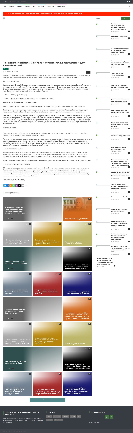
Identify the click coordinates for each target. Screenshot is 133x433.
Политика (50, 6)
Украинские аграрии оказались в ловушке (73, 243)
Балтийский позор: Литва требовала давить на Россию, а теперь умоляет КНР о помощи (47, 392)
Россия (27, 6)
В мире (19, 6)
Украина (41, 6)
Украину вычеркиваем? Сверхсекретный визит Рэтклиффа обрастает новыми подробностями (15, 210)
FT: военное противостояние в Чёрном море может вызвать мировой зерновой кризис (77, 267)
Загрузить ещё (47, 400)
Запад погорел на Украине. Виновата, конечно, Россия (16, 262)
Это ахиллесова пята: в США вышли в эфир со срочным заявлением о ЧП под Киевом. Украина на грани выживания (77, 316)
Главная (11, 6)
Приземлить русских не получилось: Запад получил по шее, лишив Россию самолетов (77, 367)
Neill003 (16, 72)
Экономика (61, 6)
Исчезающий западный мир (76, 219)
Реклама (65, 416)
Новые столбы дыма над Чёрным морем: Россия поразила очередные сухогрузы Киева (15, 391)
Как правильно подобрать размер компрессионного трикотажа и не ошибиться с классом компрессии (76, 391)
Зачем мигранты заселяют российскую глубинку (16, 362)
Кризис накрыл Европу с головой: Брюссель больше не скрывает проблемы (47, 242)
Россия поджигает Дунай (75, 344)
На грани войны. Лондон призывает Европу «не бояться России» (15, 311)
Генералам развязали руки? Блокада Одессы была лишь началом (46, 292)
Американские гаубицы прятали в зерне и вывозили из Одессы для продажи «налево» (46, 341)
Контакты (23, 1)
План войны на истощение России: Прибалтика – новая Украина (16, 292)
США (34, 6)
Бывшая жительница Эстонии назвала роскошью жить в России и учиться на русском (17, 342)
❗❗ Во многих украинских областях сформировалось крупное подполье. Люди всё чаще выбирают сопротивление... (44, 14)
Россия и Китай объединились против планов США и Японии (77, 293)
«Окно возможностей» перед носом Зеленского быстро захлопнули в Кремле (17, 242)
